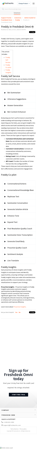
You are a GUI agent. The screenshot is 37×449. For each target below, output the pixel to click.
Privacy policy (23, 429)
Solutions (17, 13)
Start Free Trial (18, 395)
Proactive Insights (20, 307)
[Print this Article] (32, 27)
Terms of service (14, 429)
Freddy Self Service (8, 59)
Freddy (17, 20)
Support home (6, 18)
